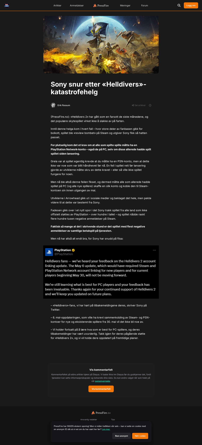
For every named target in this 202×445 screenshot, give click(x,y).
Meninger (125, 5)
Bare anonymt (121, 436)
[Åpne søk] (179, 5)
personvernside (102, 381)
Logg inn (190, 5)
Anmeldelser (77, 5)
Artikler (57, 5)
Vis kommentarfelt (101, 389)
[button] (101, 380)
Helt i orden (140, 436)
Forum (144, 5)
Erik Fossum (64, 105)
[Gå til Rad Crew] (7, 5)
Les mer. (106, 429)
